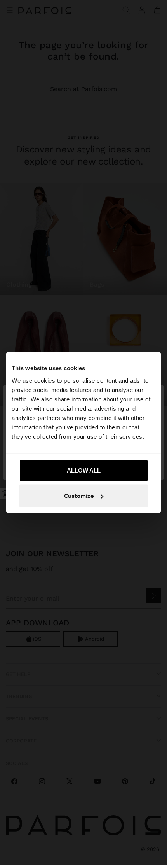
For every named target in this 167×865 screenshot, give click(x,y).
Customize (79, 495)
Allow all (84, 470)
